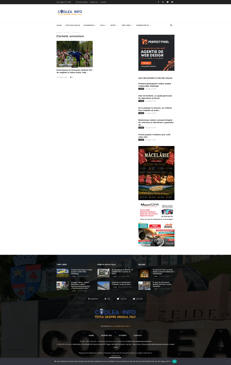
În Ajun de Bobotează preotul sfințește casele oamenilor (162, 284)
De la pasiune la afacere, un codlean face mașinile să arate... (122, 272)
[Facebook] (158, 2)
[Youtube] (172, 2)
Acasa (59, 25)
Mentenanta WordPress (143, 341)
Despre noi (94, 2)
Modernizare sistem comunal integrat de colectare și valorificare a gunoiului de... (155, 122)
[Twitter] (167, 2)
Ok (174, 361)
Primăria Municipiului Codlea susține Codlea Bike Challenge (81, 272)
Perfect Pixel (131, 341)
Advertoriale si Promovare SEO (83, 344)
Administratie (142, 25)
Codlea (75, 66)
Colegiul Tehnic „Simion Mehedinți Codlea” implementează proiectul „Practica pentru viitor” (80, 285)
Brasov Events (97, 344)
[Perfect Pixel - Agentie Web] (156, 70)
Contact (103, 2)
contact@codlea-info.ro (121, 326)
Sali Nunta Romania (118, 344)
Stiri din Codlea (72, 25)
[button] (171, 25)
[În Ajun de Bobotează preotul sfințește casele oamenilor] (144, 285)
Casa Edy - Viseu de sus (132, 344)
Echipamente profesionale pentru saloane (154, 344)
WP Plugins (107, 344)
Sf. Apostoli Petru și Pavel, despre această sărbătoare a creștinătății (163, 272)
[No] (228, 361)
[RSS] (163, 2)
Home (91, 335)
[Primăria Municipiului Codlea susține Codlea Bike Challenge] (63, 273)
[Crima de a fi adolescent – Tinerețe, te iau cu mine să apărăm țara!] (103, 285)
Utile (102, 25)
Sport (113, 25)
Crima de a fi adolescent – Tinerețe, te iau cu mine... (122, 283)
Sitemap (123, 335)
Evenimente (89, 25)
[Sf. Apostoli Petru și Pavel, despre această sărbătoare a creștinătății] (144, 273)
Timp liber (126, 25)
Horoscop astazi (82, 2)
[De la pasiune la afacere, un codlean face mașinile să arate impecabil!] (103, 273)
